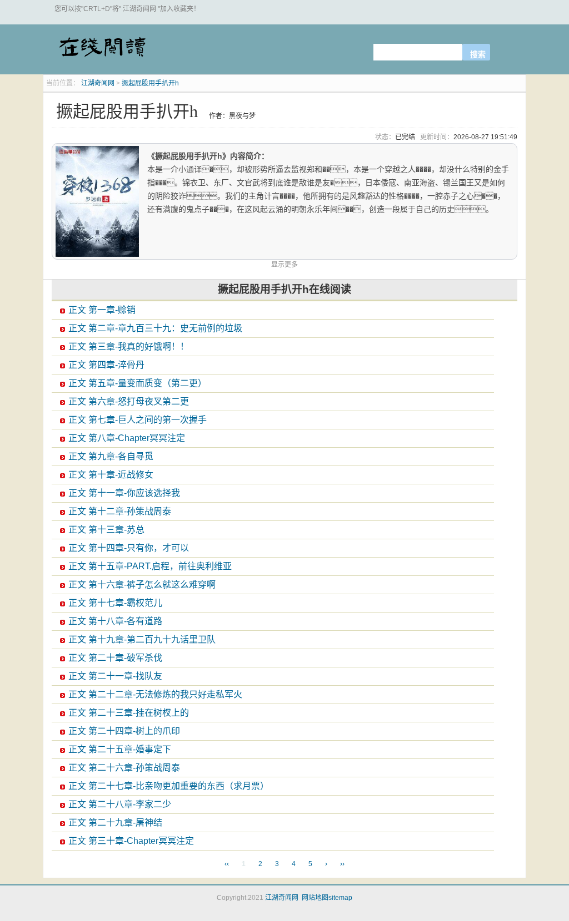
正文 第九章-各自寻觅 (110, 456)
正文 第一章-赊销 (102, 310)
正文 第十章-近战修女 (110, 474)
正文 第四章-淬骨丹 (106, 365)
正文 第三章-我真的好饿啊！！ (128, 346)
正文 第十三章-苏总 (106, 529)
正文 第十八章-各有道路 (115, 621)
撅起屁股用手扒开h (150, 83)
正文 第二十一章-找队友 (115, 676)
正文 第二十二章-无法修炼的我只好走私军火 (155, 694)
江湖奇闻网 (101, 51)
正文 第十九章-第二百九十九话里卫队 (142, 639)
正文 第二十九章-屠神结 (115, 822)
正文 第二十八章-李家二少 (119, 804)
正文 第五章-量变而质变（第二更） (137, 383)
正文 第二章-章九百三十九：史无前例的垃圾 (155, 328)
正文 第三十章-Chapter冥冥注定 (131, 841)
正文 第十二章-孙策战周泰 (119, 511)
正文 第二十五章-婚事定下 (119, 749)
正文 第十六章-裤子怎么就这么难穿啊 (142, 584)
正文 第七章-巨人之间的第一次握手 (137, 419)
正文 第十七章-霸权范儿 (115, 603)
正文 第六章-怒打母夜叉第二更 (128, 401)
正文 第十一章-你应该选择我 (124, 493)
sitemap (340, 898)
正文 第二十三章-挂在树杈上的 (128, 712)
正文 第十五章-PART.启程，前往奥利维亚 (150, 566)
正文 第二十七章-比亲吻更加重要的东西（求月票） (168, 786)
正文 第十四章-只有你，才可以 (128, 548)
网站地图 (315, 898)
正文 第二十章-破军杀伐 (115, 657)
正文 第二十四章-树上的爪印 (124, 731)
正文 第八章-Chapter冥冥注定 (126, 438)
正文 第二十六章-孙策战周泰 (124, 767)
